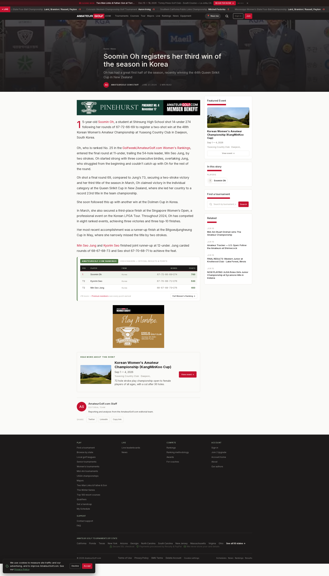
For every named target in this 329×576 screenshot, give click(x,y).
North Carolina (148, 543)
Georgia (134, 543)
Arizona (124, 543)
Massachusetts (198, 543)
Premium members (100, 296)
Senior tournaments (86, 461)
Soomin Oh (106, 122)
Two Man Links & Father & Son (92, 485)
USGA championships (88, 476)
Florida (92, 543)
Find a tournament (86, 447)
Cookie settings (191, 558)
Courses (134, 16)
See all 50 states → (235, 543)
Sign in (238, 16)
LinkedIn (104, 419)
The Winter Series (86, 490)
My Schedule (83, 509)
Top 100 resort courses (88, 494)
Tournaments (122, 16)
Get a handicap (84, 504)
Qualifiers (82, 499)
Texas (102, 543)
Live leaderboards (131, 447)
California (81, 543)
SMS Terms (157, 558)
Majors (150, 16)
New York (112, 543)
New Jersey (181, 543)
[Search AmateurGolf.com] (226, 16)
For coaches (173, 461)
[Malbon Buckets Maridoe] (138, 326)
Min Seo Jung (87, 245)
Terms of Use (125, 558)
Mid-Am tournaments (87, 471)
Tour (143, 16)
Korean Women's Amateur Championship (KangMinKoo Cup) (225, 135)
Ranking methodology (178, 452)
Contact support (85, 521)
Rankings (166, 16)
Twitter (91, 419)
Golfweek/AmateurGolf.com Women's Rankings (156, 148)
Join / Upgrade (218, 452)
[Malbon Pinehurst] (138, 107)
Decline (75, 566)
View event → (228, 153)
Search (243, 204)
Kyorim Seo (111, 245)
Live (158, 16)
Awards (170, 457)
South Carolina (165, 543)
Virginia (212, 543)
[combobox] (228, 204)
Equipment (185, 16)
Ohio (221, 543)
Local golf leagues (86, 457)
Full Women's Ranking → (184, 296)
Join (248, 16)
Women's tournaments (88, 466)
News (176, 16)
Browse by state (85, 452)
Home (106, 49)
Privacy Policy (142, 558)
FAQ (79, 525)
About (214, 461)
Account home (218, 457)
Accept (87, 566)
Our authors (217, 466)
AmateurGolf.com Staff (125, 85)
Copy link (117, 419)
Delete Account (173, 558)
